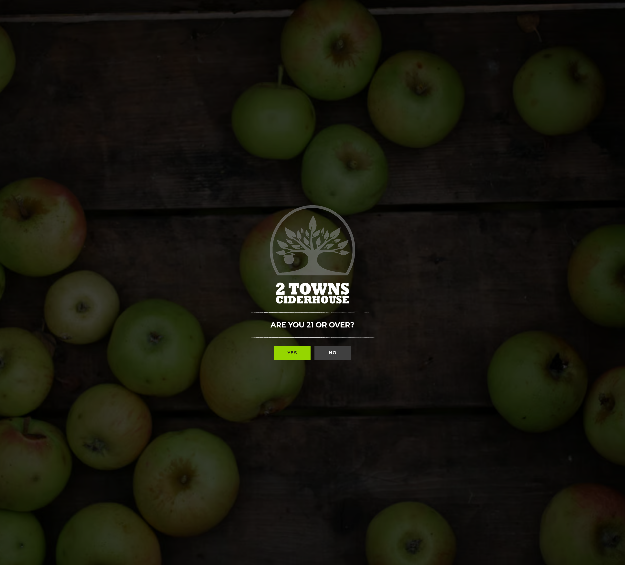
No (333, 353)
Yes (292, 353)
